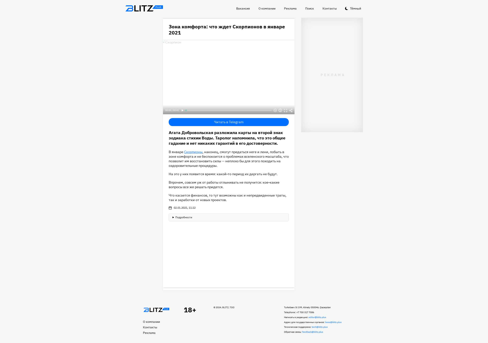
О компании (266, 8)
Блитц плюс (144, 8)
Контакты (330, 8)
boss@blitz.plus (333, 322)
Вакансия (243, 8)
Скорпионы (193, 152)
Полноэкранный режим (285, 110)
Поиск (309, 8)
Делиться (291, 110)
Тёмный (355, 8)
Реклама (290, 8)
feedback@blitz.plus (312, 331)
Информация (280, 110)
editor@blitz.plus (317, 317)
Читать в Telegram (229, 122)
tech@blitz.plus (320, 326)
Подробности (183, 217)
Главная (156, 310)
